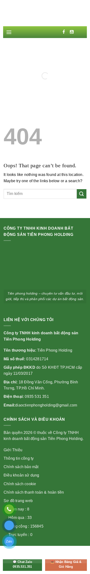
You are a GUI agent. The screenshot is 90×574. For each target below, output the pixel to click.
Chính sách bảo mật (21, 467)
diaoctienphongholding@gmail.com (46, 405)
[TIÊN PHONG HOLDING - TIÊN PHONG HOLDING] (45, 15)
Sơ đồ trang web (18, 501)
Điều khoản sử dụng (21, 475)
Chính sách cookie (20, 484)
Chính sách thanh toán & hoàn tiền (34, 492)
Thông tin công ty (19, 458)
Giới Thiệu (13, 450)
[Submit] (81, 194)
